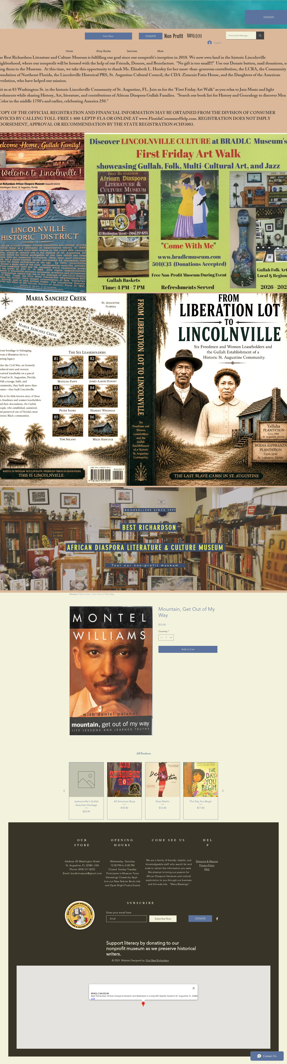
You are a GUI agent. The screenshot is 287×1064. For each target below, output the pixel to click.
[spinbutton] (166, 637)
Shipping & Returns (207, 861)
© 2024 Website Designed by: (140, 960)
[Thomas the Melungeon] (260, 35)
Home (73, 594)
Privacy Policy (206, 865)
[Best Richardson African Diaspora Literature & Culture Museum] (217, 919)
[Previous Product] (64, 791)
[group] (143, 791)
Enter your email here (118, 912)
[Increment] (171, 637)
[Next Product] (223, 791)
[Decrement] (161, 637)
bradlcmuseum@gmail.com (86, 873)
